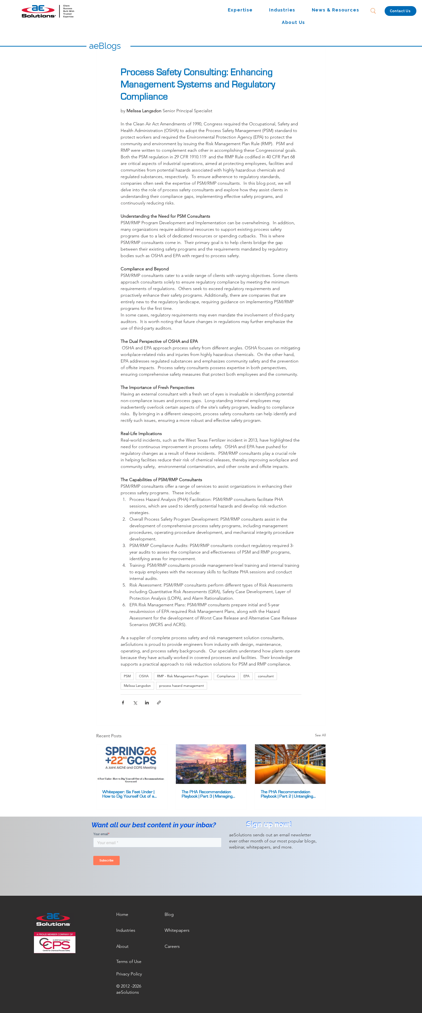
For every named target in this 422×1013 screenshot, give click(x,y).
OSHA (144, 676)
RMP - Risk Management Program (183, 676)
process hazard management (181, 685)
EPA (246, 676)
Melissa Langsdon (137, 685)
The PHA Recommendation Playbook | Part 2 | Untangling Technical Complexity (287, 794)
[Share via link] (159, 702)
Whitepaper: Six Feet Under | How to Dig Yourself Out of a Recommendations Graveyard (129, 794)
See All (320, 735)
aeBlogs (105, 46)
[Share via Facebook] (123, 702)
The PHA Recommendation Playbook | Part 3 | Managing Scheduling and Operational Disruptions (207, 794)
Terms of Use (128, 961)
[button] (240, 10)
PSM (127, 676)
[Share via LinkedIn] (147, 702)
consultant (266, 676)
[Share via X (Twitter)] (135, 702)
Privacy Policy (129, 974)
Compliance (226, 676)
